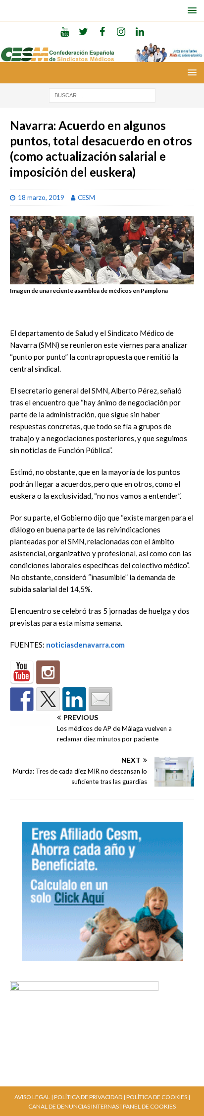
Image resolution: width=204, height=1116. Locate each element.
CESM (86, 197)
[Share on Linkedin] (74, 699)
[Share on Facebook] (22, 699)
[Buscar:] (102, 94)
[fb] (102, 31)
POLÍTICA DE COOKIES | (158, 1097)
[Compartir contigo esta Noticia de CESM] (100, 699)
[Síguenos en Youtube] (22, 672)
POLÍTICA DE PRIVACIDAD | (89, 1097)
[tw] (83, 31)
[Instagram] (121, 31)
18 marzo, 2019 (41, 197)
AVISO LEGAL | (33, 1097)
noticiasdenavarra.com (85, 644)
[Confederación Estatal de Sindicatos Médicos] (102, 56)
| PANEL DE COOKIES (147, 1106)
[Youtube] (64, 31)
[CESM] (48, 672)
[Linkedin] (140, 31)
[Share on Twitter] (48, 699)
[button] (190, 10)
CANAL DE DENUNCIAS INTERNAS (73, 1106)
